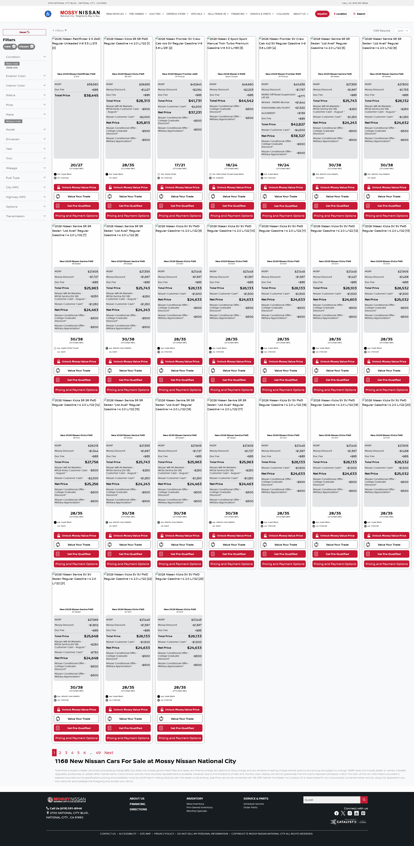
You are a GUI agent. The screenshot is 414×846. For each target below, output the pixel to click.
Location (341, 13)
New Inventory (195, 803)
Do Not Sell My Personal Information (203, 833)
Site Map (146, 833)
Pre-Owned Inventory (199, 807)
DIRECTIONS (138, 809)
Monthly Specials (197, 811)
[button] (48, 14)
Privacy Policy (164, 833)
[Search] (364, 799)
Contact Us (108, 833)
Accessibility (128, 833)
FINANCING (137, 804)
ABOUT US (137, 798)
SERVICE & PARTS (256, 798)
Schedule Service (254, 803)
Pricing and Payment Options (76, 215)
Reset (23, 32)
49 (98, 752)
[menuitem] (25, 64)
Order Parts (250, 807)
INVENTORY (195, 798)
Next (108, 752)
